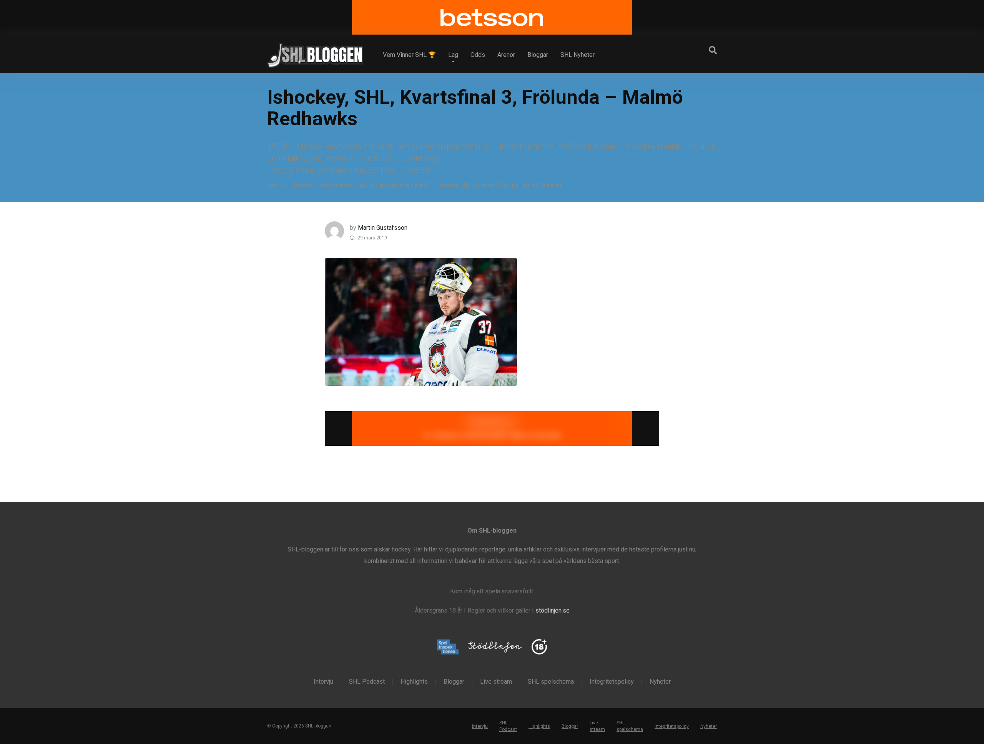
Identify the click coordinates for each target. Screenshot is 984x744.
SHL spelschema (551, 682)
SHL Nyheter (577, 54)
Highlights (414, 682)
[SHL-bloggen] (315, 52)
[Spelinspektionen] (448, 647)
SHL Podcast (298, 185)
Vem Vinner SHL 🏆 (409, 54)
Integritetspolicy (612, 682)
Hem (272, 185)
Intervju (323, 682)
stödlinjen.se (552, 610)
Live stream (496, 682)
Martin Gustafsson (382, 227)
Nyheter (660, 682)
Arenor (506, 54)
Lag (453, 54)
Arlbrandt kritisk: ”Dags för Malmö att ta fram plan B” (374, 185)
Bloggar (537, 54)
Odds (477, 54)
